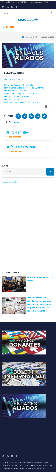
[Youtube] (8, 6)
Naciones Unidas (11, 99)
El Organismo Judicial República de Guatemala (24, 87)
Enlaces (16, 122)
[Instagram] (12, 6)
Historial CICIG (31, 37)
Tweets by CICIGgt (10, 182)
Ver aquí (30, 465)
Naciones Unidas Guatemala (16, 96)
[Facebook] (16, 6)
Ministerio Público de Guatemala (18, 85)
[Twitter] (3, 6)
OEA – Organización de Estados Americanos (23, 102)
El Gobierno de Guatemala (15, 90)
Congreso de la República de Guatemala (21, 93)
